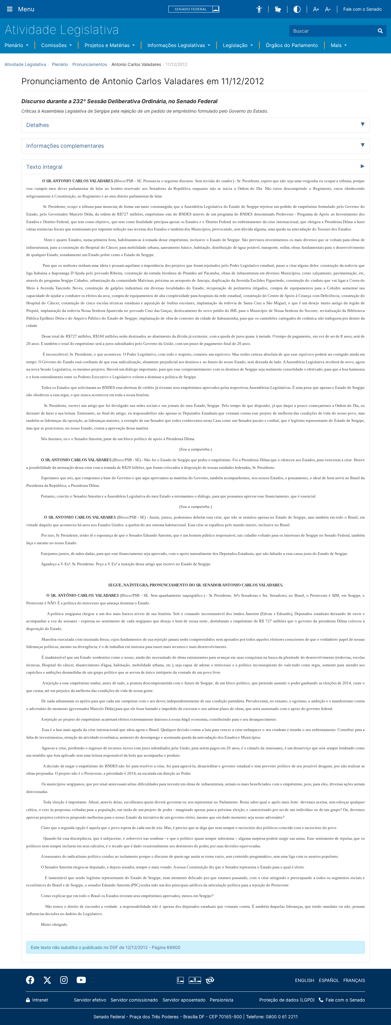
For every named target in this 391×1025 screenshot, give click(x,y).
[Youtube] (79, 980)
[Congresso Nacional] (194, 980)
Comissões (54, 45)
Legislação (236, 45)
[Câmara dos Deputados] (181, 980)
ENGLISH (304, 980)
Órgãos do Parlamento (292, 45)
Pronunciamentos (89, 64)
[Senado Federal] (194, 9)
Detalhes (37, 125)
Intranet (39, 999)
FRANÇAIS (354, 980)
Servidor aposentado (184, 999)
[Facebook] (32, 980)
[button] (259, 9)
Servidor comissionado (134, 999)
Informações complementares (65, 146)
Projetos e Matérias (108, 45)
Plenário (15, 45)
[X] (47, 980)
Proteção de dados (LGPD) (287, 999)
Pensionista (221, 999)
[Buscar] (380, 30)
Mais (337, 45)
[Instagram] (64, 980)
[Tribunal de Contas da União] (208, 980)
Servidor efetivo (90, 999)
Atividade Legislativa (62, 29)
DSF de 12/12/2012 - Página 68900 (145, 947)
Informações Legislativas (177, 45)
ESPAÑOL (329, 980)
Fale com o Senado (362, 9)
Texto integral (44, 167)
